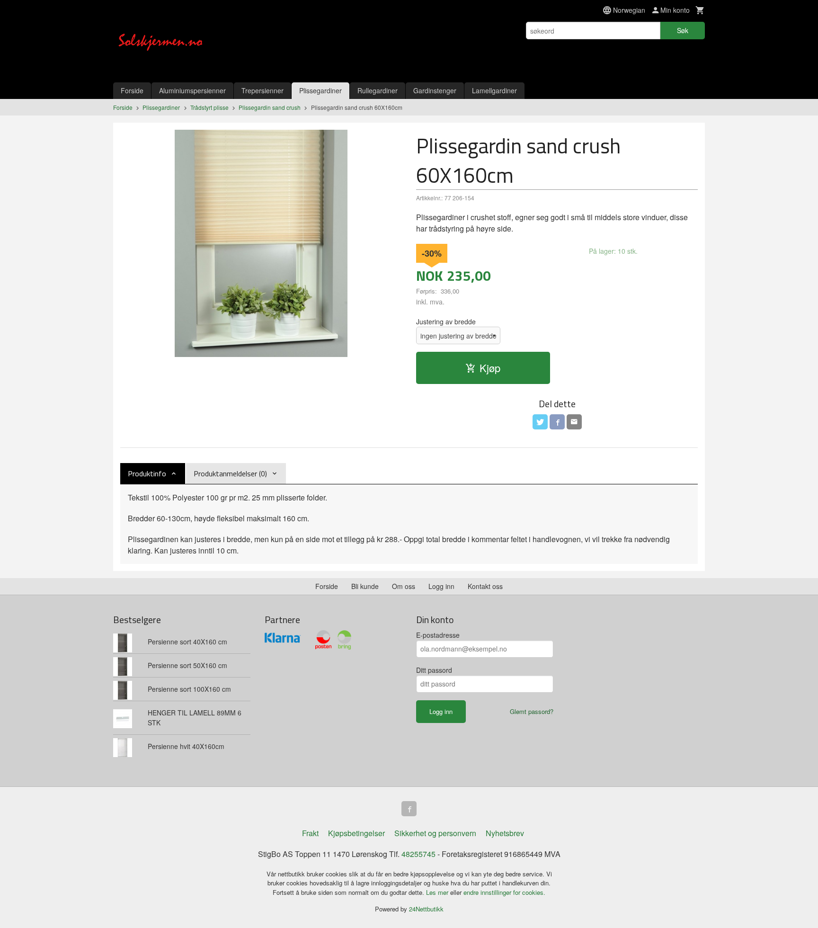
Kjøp (490, 367)
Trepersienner (262, 90)
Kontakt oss (485, 586)
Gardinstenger (434, 90)
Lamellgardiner (494, 90)
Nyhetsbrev (505, 833)
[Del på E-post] (574, 421)
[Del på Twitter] (540, 421)
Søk (682, 30)
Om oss (403, 586)
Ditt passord (434, 670)
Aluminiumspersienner (192, 90)
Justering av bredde (446, 321)
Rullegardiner (377, 90)
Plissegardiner (320, 90)
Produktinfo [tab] (147, 473)
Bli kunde (365, 586)
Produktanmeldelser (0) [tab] (230, 473)
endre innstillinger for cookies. (504, 892)
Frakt (310, 833)
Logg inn (441, 586)
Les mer (438, 892)
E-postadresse (438, 635)
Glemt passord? (531, 711)
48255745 (418, 853)
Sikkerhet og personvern (435, 833)
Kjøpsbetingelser (356, 833)
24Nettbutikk (426, 908)
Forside (132, 90)
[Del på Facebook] (557, 421)
